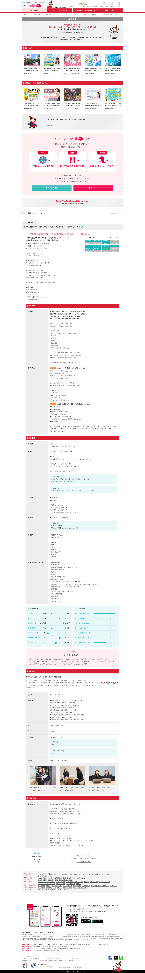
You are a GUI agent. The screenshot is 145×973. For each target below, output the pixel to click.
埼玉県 (55, 878)
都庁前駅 (61, 880)
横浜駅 (56, 880)
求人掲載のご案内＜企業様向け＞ (89, 6)
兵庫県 (73, 878)
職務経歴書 (47, 950)
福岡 (61, 946)
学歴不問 (93, 886)
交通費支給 (49, 888)
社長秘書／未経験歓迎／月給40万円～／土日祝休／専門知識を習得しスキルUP (93, 69)
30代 (55, 890)
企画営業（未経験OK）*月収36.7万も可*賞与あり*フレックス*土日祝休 (113, 104)
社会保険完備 (41, 888)
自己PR (32, 950)
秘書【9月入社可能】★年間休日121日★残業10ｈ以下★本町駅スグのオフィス (113, 69)
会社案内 (61, 960)
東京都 (40, 878)
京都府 (78, 878)
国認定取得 (77, 948)
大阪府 (44, 878)
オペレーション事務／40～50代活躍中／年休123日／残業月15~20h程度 (52, 104)
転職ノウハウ (25, 950)
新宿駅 (40, 880)
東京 (31, 946)
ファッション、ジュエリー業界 (46, 884)
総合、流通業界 (70, 884)
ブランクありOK (67, 886)
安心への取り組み (35, 958)
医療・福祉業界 (94, 882)
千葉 (46, 946)
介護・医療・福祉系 (92, 874)
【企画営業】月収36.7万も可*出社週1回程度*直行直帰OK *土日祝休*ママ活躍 (31, 104)
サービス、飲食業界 (104, 882)
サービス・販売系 (72, 874)
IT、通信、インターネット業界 (46, 882)
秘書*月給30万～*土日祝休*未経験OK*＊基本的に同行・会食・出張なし (52, 69)
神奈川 (35, 946)
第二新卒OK (41, 886)
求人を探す (34, 10)
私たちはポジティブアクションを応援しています (70, 967)
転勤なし (48, 886)
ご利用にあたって (26, 958)
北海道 (83, 878)
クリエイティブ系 (104, 874)
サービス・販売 (51, 944)
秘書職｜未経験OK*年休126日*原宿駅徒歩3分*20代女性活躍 (32, 69)
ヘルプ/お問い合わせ (75, 958)
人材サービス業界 (60, 882)
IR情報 (66, 960)
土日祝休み (100, 886)
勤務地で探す (25, 946)
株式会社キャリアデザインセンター (37, 960)
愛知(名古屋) (55, 946)
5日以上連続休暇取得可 (79, 888)
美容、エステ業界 (60, 884)
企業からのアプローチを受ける (85, 10)
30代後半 (66, 890)
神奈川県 (50, 878)
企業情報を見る (51, 125)
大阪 (50, 946)
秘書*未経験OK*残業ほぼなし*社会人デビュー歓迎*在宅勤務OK (72, 69)
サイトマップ (76, 6)
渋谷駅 (44, 880)
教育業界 (78, 884)
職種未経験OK (77, 886)
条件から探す (25, 948)
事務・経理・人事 (70, 944)
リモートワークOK (35, 948)
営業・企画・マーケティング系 (58, 874)
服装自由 (106, 886)
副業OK (43, 948)
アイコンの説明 (114, 238)
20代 (39, 890)
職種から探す (25, 944)
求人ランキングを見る (60, 10)
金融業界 (86, 882)
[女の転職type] (25, 960)
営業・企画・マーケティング (38, 944)
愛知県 (64, 878)
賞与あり (59, 888)
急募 (54, 888)
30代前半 (60, 890)
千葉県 (60, 878)
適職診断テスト (55, 950)
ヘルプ (70, 6)
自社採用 (71, 960)
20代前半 (50, 890)
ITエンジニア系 (82, 874)
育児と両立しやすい (57, 886)
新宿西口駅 (50, 880)
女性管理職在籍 (86, 886)
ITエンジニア (94, 944)
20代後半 (44, 890)
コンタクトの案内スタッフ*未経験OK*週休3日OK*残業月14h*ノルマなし (92, 104)
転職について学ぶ (110, 10)
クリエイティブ (60, 944)
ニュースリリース (66, 958)
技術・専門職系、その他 (44, 876)
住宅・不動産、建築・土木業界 (74, 882)
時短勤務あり (113, 886)
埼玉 (43, 946)
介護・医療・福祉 (103, 944)
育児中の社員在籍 (67, 888)
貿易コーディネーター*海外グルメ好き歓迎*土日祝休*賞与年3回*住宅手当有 (72, 104)
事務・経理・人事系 (43, 874)
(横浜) (39, 946)
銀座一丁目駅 (68, 880)
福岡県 (69, 878)
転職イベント (39, 950)
